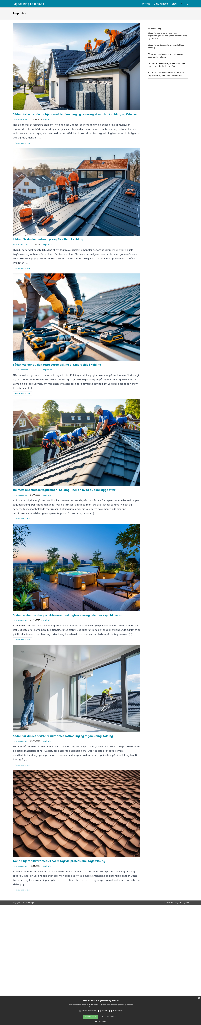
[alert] (100, 1010)
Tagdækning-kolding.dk (28, 4)
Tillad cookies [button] (90, 1017)
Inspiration (47, 119)
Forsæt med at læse (22, 143)
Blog (174, 3)
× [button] (199, 998)
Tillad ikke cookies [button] (109, 1017)
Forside (146, 3)
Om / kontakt (161, 3)
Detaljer (125, 1007)
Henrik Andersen (20, 119)
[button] (100, 1021)
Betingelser (184, 902)
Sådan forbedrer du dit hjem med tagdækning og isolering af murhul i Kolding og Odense (167, 36)
